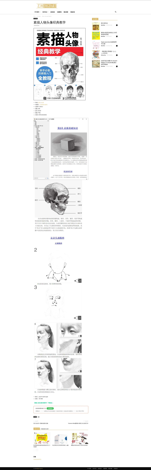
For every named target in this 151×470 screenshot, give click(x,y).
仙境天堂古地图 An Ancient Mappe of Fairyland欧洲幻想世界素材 (109, 62)
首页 (34, 16)
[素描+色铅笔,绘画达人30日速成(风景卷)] (96, 36)
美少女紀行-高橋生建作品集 (41, 423)
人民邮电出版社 (43, 104)
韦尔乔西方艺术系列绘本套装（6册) (60, 445)
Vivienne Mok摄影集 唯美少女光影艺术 (78, 423)
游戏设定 (52, 12)
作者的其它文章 (44, 429)
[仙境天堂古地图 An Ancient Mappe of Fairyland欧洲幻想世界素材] (96, 64)
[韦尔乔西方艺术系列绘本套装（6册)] (60, 438)
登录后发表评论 (37, 459)
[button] (115, 12)
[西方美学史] (96, 26)
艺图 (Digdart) (40, 468)
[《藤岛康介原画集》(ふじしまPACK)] (96, 54)
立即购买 (50, 408)
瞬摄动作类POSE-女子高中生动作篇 (79, 445)
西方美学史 (104, 23)
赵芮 (39, 102)
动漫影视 (59, 12)
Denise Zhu (103, 55)
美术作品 (45, 12)
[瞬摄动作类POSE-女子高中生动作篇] (79, 438)
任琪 (42, 102)
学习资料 (37, 12)
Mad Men (103, 25)
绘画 (38, 416)
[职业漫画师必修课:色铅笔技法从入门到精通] (42, 438)
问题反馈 (72, 12)
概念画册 (66, 12)
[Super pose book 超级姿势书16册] (96, 45)
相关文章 (36, 429)
